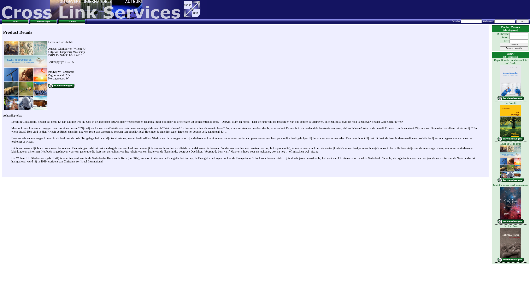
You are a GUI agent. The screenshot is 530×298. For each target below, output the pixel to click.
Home (15, 21)
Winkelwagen (43, 21)
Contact (72, 21)
